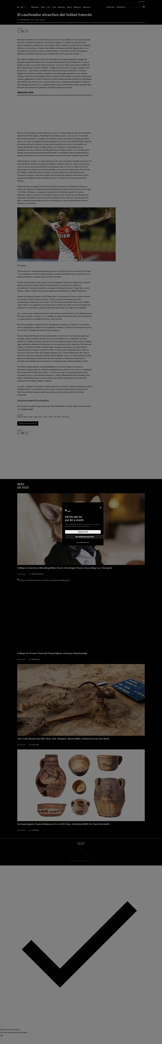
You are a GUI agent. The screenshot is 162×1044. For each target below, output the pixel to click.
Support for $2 (83, 532)
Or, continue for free (83, 542)
